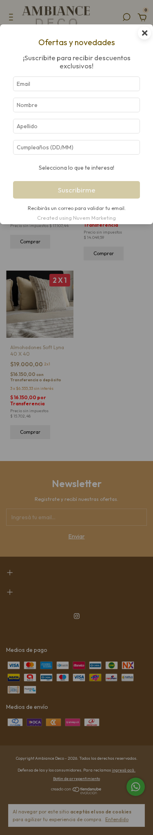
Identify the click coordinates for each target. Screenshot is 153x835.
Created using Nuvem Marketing (76, 217)
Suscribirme (76, 190)
